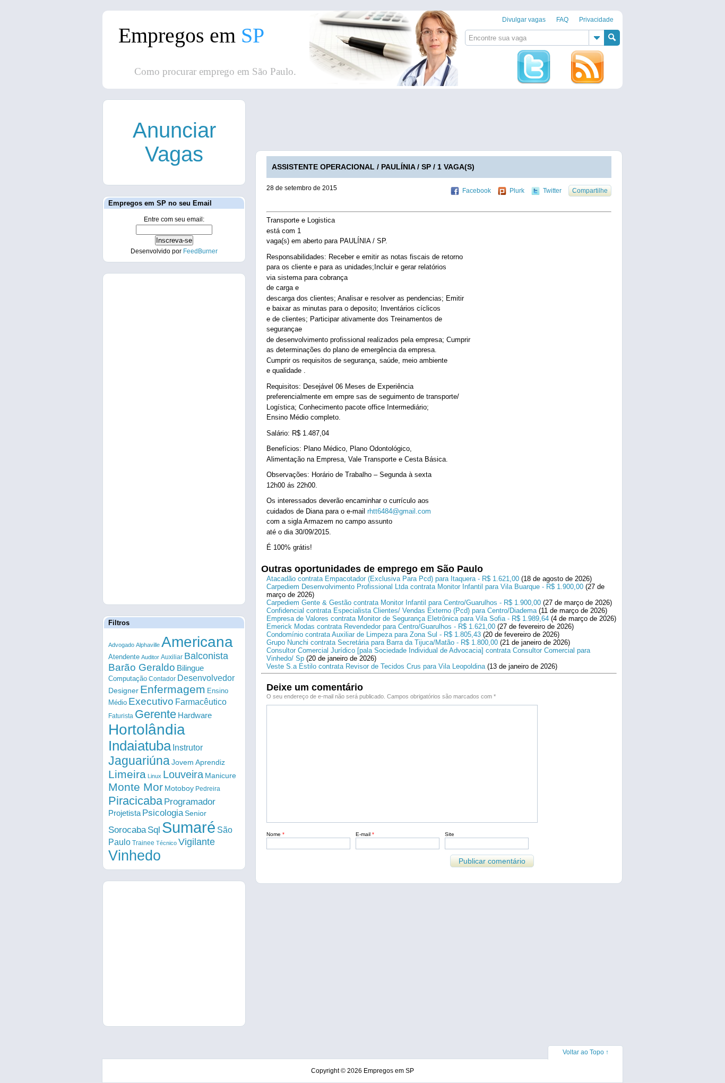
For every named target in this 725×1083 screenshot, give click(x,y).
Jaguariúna (139, 761)
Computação (127, 679)
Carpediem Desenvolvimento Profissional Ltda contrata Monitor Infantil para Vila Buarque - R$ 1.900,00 (424, 587)
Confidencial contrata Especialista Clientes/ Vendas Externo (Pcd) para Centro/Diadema (401, 611)
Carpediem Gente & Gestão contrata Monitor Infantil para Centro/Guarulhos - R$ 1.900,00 (403, 603)
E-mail (365, 834)
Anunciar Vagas (174, 142)
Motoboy (179, 788)
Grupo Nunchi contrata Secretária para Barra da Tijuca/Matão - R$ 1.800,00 (382, 642)
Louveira (183, 774)
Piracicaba (135, 800)
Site (449, 834)
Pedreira (207, 789)
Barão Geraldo (141, 667)
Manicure (220, 775)
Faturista (120, 715)
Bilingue (190, 667)
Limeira (127, 774)
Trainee (143, 842)
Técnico (166, 843)
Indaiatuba (139, 745)
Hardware (195, 715)
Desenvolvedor (206, 678)
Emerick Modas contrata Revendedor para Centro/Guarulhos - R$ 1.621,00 (380, 626)
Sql (154, 830)
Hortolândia (146, 729)
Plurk (517, 190)
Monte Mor (135, 787)
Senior (195, 813)
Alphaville (148, 645)
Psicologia (162, 813)
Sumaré (188, 827)
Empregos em (191, 35)
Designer (123, 690)
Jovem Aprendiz (198, 762)
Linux (154, 776)
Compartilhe (590, 190)
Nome (275, 834)
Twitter (552, 190)
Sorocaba (127, 830)
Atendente (124, 657)
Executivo (151, 701)
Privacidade (596, 19)
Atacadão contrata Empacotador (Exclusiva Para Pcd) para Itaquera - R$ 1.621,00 (392, 579)
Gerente (155, 714)
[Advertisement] (449, 124)
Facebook (476, 190)
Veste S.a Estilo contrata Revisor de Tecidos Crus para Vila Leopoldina (375, 666)
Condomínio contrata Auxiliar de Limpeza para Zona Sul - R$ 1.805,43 (373, 634)
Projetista (124, 812)
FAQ (562, 19)
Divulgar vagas (524, 19)
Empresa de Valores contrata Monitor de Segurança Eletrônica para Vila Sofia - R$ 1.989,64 (407, 618)
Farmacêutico (201, 701)
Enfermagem (172, 689)
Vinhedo (134, 856)
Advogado (121, 645)
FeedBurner (200, 251)
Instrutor (187, 747)
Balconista (206, 656)
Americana (197, 642)
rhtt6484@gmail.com (399, 511)
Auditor (150, 657)
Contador (162, 679)
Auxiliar (172, 657)
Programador (189, 802)
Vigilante (196, 842)
